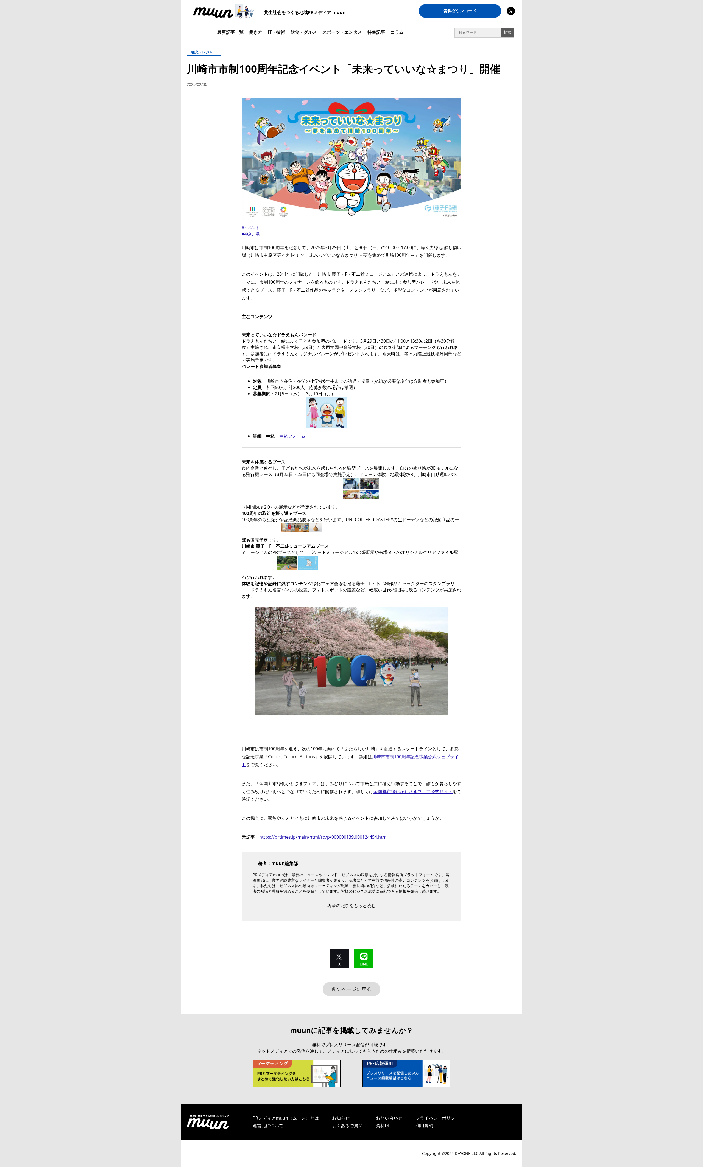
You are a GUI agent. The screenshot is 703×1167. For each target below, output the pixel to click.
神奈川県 (252, 233)
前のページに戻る (351, 989)
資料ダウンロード (459, 11)
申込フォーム (292, 436)
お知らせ (341, 1118)
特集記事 (376, 32)
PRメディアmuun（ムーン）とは (286, 1118)
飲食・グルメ (304, 32)
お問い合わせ (389, 1118)
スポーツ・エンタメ (342, 32)
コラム (397, 32)
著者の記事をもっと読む (351, 906)
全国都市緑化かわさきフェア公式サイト (413, 791)
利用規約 (424, 1126)
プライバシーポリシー (437, 1118)
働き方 (255, 32)
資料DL (383, 1126)
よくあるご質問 (347, 1126)
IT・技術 (276, 32)
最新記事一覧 (230, 32)
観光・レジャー (203, 52)
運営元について (268, 1126)
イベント (252, 227)
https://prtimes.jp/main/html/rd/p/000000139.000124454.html (323, 837)
